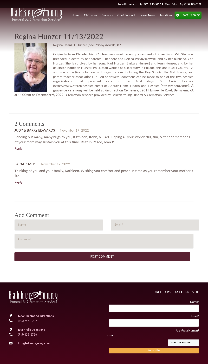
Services (107, 15)
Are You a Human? (153, 333)
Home (75, 15)
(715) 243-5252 (27, 321)
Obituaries (90, 15)
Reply (18, 148)
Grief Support (126, 15)
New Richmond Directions (36, 316)
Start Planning (191, 15)
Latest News (147, 15)
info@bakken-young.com (34, 343)
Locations (166, 15)
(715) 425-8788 (27, 334)
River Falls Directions (31, 330)
